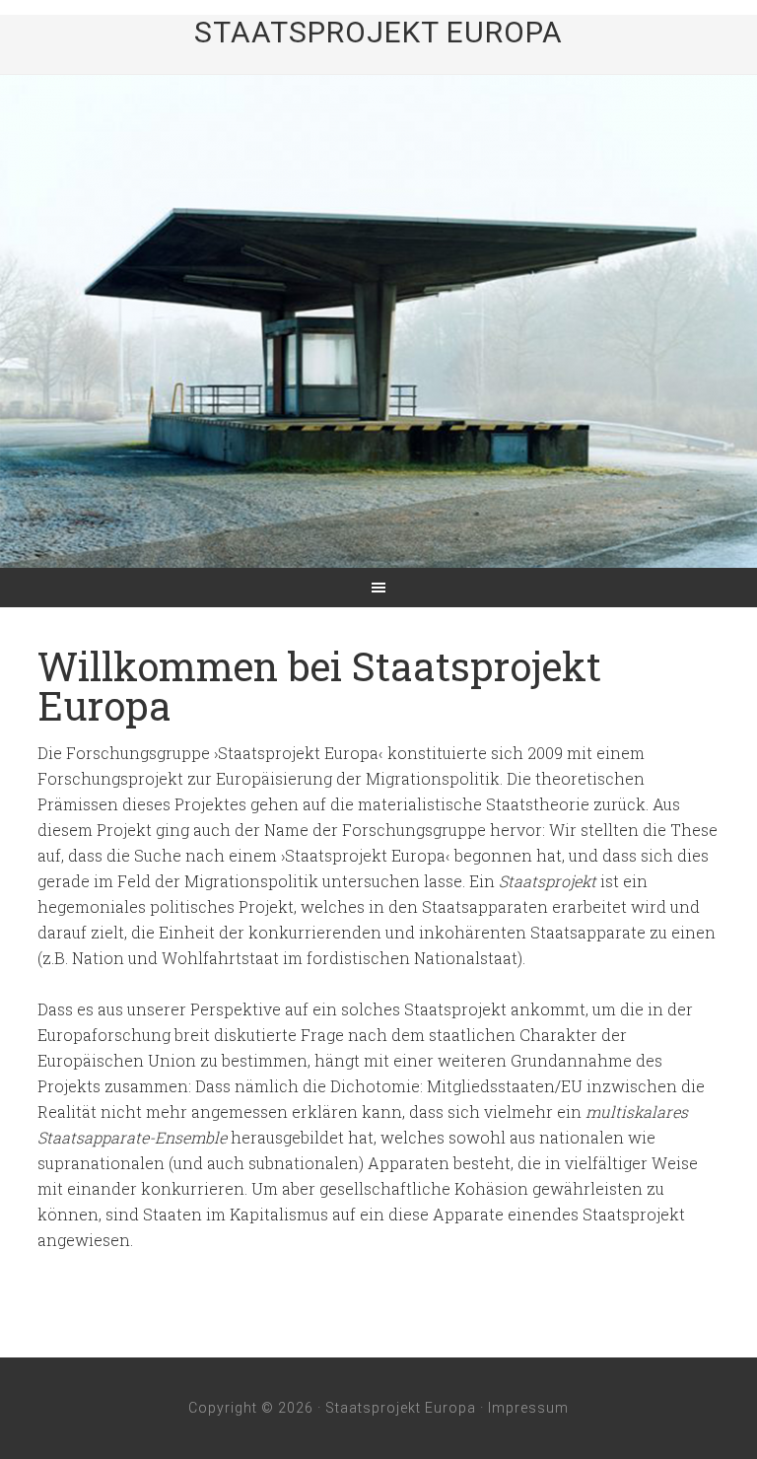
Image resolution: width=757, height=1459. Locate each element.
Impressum (528, 1408)
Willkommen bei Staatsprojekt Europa (319, 685)
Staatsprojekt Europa (378, 32)
